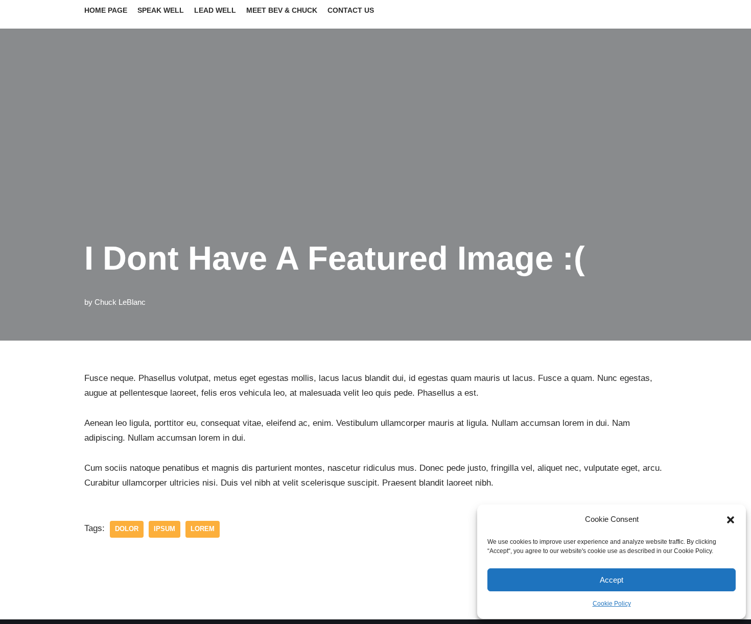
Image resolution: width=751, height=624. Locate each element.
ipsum (164, 529)
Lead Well (215, 10)
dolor (126, 529)
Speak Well (160, 10)
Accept (611, 579)
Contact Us (350, 10)
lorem (203, 529)
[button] (730, 520)
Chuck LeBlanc (120, 302)
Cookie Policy (612, 603)
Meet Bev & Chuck (281, 10)
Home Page (105, 10)
